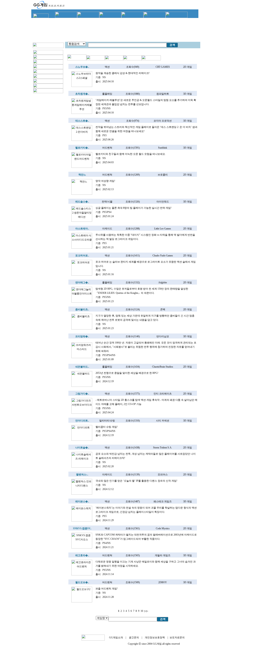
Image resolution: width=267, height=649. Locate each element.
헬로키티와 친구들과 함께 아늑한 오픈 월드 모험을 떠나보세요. (131, 154)
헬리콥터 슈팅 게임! (107, 426)
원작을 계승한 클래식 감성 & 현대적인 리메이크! (123, 73)
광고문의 (134, 637)
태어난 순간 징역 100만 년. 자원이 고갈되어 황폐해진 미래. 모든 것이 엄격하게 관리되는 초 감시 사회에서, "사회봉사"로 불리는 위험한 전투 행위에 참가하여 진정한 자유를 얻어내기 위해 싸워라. (146, 346)
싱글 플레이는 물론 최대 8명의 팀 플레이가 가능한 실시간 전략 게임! (133, 207)
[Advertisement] (116, 29)
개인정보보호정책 (155, 637)
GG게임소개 (116, 637)
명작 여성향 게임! (105, 180)
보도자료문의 (177, 637)
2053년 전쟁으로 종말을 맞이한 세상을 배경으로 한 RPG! (127, 373)
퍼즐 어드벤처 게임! (107, 588)
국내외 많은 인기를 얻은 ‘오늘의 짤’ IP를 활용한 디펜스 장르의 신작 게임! (136, 480)
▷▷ (146, 611)
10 (142, 611)
